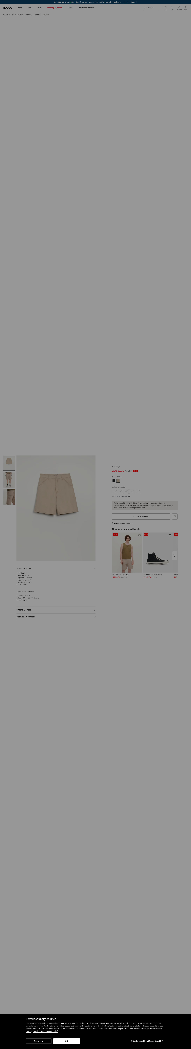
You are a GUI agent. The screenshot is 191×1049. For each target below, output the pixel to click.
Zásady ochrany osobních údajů (45, 1031)
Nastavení (38, 1041)
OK (66, 1041)
